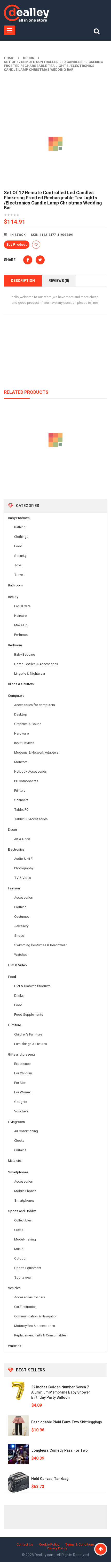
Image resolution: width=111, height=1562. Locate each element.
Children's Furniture (28, 1034)
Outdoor (20, 1258)
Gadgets (20, 1102)
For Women (22, 1092)
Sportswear (23, 1277)
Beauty (13, 597)
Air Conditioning (26, 1131)
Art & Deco (22, 839)
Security (20, 556)
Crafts (18, 1230)
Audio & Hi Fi (23, 859)
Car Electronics (25, 1307)
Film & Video (17, 965)
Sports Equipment (27, 1268)
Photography (23, 868)
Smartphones (18, 1172)
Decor (28, 58)
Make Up (21, 625)
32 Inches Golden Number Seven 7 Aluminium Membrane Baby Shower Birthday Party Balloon (60, 1392)
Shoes (19, 936)
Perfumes (21, 635)
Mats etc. (15, 1161)
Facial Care (22, 606)
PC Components (26, 781)
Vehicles (14, 1288)
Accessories (23, 897)
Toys (18, 565)
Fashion (14, 888)
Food (18, 546)
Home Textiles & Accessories (36, 664)
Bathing (20, 527)
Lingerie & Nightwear (29, 673)
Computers (16, 696)
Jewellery (21, 926)
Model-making (25, 1239)
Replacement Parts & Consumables (40, 1335)
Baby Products (19, 518)
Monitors (21, 762)
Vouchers (21, 1111)
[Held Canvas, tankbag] (18, 1482)
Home (9, 58)
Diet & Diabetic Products (32, 986)
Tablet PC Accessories (31, 819)
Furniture (14, 1025)
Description (23, 281)
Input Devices (24, 743)
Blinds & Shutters (21, 684)
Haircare (20, 616)
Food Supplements (28, 1014)
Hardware (21, 733)
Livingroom (16, 1122)
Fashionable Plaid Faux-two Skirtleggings (66, 1422)
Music (18, 1249)
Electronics (16, 849)
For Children (23, 1073)
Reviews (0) (59, 281)
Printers (19, 790)
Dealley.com (45, 1555)
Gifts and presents (22, 1054)
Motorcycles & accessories (34, 1326)
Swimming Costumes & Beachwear (40, 945)
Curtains (20, 1150)
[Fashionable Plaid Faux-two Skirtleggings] (18, 1425)
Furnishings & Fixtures (30, 1044)
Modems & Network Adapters (36, 752)
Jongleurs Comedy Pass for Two (59, 1450)
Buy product (16, 244)
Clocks (19, 1141)
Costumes (21, 916)
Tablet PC (21, 809)
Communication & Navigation (36, 1316)
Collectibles (23, 1220)
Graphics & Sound (28, 724)
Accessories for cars (29, 1297)
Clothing (20, 907)
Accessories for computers (34, 705)
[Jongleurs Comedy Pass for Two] (18, 1454)
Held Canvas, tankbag (49, 1479)
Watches (20, 955)
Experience (22, 1064)
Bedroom (15, 645)
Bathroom (15, 585)
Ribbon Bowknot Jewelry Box (55, 463)
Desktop (20, 714)
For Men (20, 1083)
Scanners (21, 800)
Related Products (26, 392)
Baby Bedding (24, 654)
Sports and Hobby (22, 1211)
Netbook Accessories (30, 771)
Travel (18, 575)
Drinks (19, 995)
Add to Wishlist (36, 244)
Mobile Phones (25, 1191)
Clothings (21, 537)
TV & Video (22, 878)
